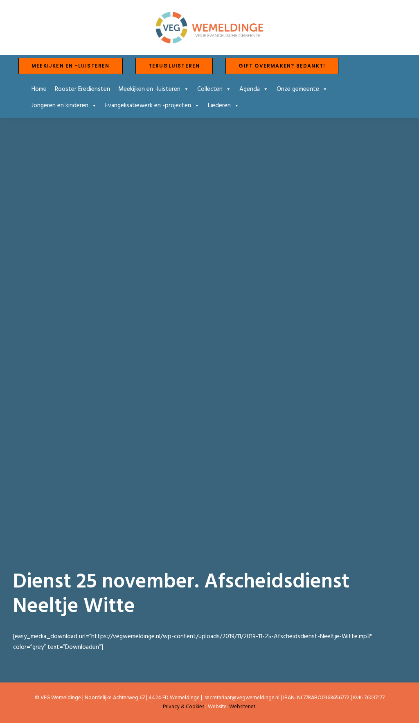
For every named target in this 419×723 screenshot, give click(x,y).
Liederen (219, 106)
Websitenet (242, 707)
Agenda (249, 89)
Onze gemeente (298, 89)
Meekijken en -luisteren (149, 89)
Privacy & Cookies (183, 707)
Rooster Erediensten (82, 89)
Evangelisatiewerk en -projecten (148, 106)
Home (39, 89)
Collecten (210, 89)
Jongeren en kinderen (60, 106)
